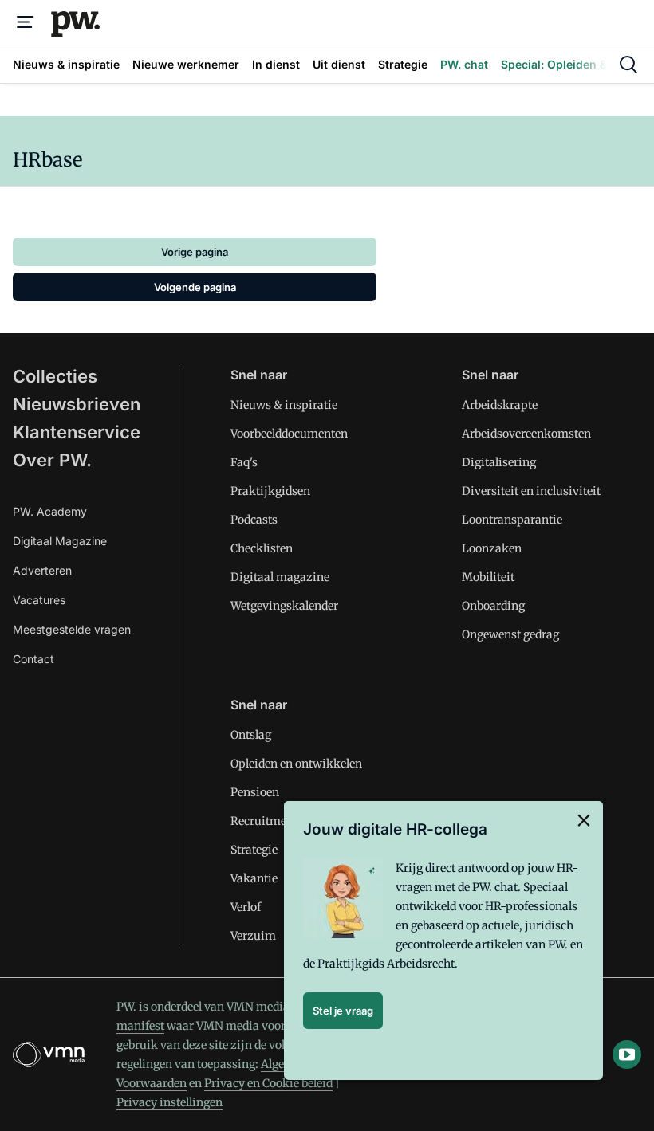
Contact (33, 659)
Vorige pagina (194, 251)
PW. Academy (50, 511)
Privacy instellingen (169, 1102)
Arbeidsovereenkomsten (526, 433)
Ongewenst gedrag (510, 634)
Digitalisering (499, 462)
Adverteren (42, 570)
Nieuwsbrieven (76, 404)
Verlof (245, 907)
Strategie (254, 849)
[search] (628, 64)
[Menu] (25, 22)
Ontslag (250, 735)
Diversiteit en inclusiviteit (531, 491)
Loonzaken (492, 548)
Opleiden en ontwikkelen (296, 763)
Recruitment (263, 821)
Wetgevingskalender (284, 606)
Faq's (244, 462)
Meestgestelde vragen (72, 629)
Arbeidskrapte (500, 405)
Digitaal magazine (279, 577)
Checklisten (261, 548)
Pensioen (254, 792)
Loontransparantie (512, 519)
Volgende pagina (195, 287)
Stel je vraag (343, 1010)
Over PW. (52, 460)
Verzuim (253, 936)
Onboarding (493, 606)
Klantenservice (76, 432)
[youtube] (627, 1054)
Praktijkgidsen (270, 491)
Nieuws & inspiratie (283, 405)
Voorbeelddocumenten (289, 433)
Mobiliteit (488, 577)
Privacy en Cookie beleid (268, 1083)
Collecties (55, 376)
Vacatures (39, 600)
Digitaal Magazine (60, 541)
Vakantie (254, 878)
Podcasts (254, 519)
